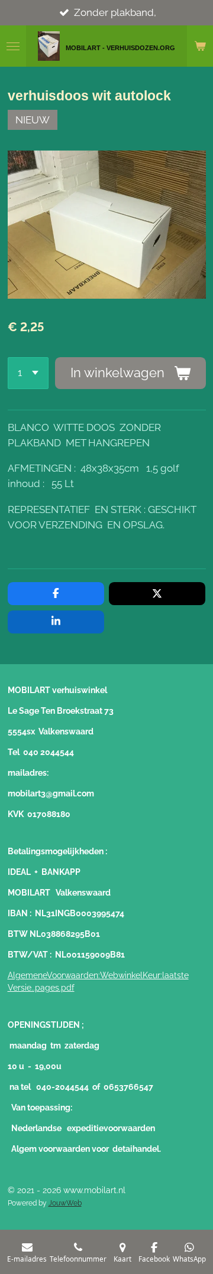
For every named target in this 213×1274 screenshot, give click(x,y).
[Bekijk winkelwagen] (200, 46)
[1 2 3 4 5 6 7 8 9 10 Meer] (28, 373)
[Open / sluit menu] (13, 46)
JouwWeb (65, 1203)
